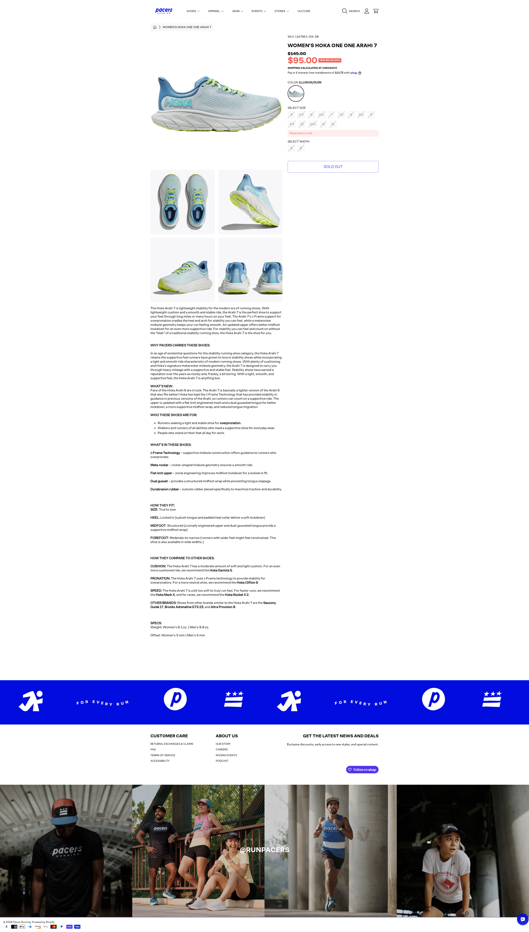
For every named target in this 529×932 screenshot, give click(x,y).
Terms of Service (162, 755)
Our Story (223, 743)
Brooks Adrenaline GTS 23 (184, 607)
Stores (280, 11)
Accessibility (160, 760)
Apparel (214, 11)
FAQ (153, 749)
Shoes (192, 11)
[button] (352, 11)
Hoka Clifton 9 (247, 582)
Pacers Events (226, 755)
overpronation (230, 423)
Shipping (294, 68)
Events (257, 11)
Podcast (222, 760)
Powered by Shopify (43, 922)
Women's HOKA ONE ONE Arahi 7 (187, 27)
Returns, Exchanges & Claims (171, 743)
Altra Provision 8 (223, 607)
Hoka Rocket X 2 (237, 594)
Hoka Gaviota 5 (221, 570)
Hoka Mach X (165, 594)
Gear (236, 11)
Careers (222, 749)
